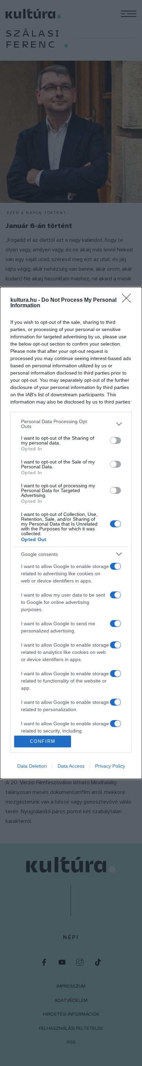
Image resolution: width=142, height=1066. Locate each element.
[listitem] (71, 424)
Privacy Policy (110, 766)
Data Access (71, 766)
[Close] (128, 300)
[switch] (115, 440)
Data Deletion (32, 766)
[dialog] (71, 533)
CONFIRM (42, 741)
